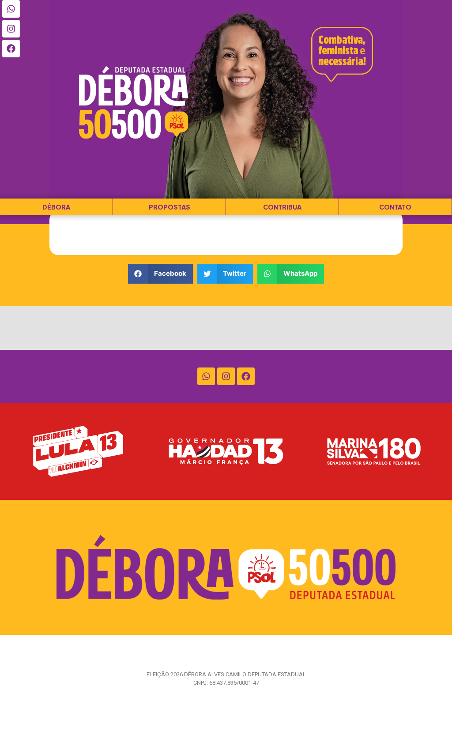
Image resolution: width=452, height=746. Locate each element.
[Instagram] (11, 28)
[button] (160, 274)
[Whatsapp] (11, 9)
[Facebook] (11, 48)
